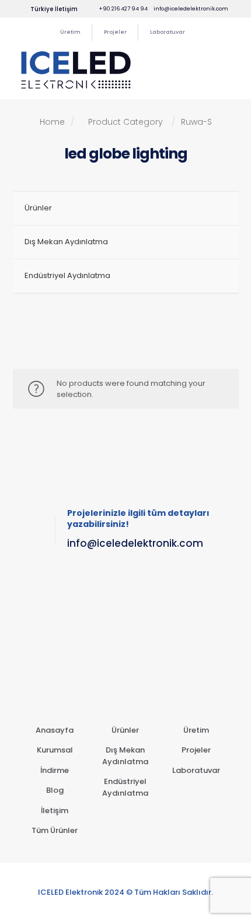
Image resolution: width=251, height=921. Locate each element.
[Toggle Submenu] (218, 242)
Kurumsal (55, 749)
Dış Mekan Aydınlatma (125, 755)
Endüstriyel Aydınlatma (125, 787)
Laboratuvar (196, 770)
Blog (55, 790)
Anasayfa (55, 730)
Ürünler (125, 730)
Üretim (196, 730)
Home (57, 122)
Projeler (196, 749)
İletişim (54, 810)
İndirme (54, 770)
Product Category (125, 122)
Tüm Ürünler (55, 830)
